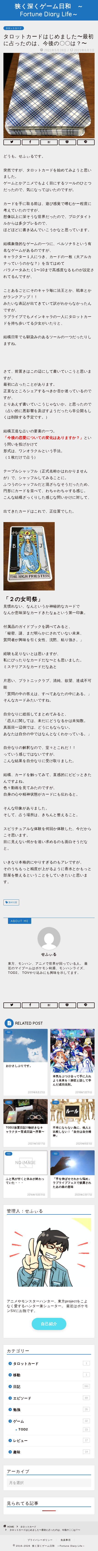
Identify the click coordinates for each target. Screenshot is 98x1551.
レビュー (50, 1441)
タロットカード (14, 28)
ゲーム (50, 1421)
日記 (50, 1387)
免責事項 (66, 1540)
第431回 (12, 902)
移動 (50, 1375)
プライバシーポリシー (40, 1540)
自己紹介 (49, 1324)
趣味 (50, 1452)
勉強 (50, 1410)
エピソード (50, 1398)
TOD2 (53, 1429)
